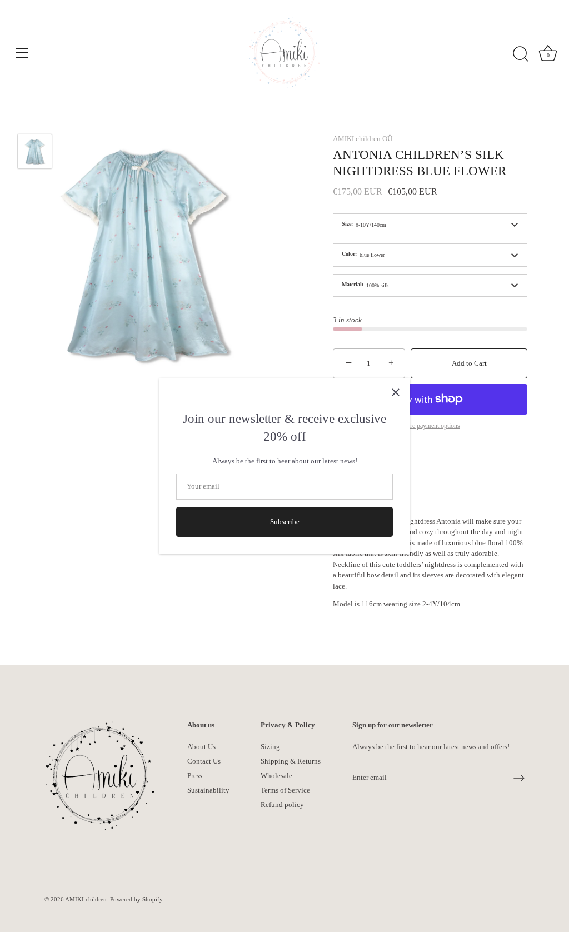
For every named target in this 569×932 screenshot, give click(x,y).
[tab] (430, 563)
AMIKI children (86, 899)
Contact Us (204, 761)
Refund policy (282, 804)
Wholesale (276, 775)
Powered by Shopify (136, 899)
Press (194, 775)
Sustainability (208, 790)
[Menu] (22, 53)
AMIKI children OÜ (362, 138)
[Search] (520, 54)
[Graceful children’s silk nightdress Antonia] (34, 151)
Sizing (270, 746)
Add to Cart (469, 363)
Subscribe (285, 521)
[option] (35, 153)
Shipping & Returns (291, 761)
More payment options (430, 426)
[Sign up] (519, 778)
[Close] (395, 392)
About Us (201, 746)
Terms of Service (285, 790)
